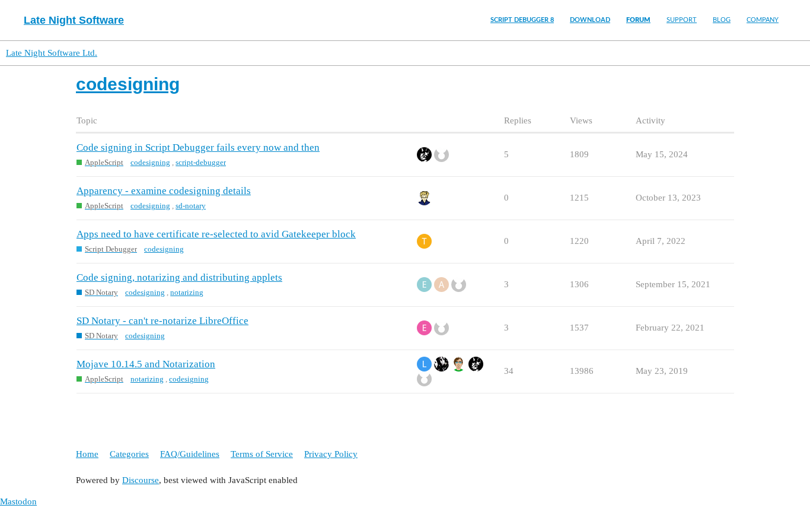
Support (682, 20)
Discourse (140, 480)
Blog (722, 20)
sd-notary (191, 205)
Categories (129, 454)
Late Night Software (74, 20)
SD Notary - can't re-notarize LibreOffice (162, 320)
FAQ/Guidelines (189, 454)
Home (87, 454)
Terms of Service (262, 454)
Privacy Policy (331, 454)
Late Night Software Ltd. (51, 53)
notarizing (186, 292)
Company (763, 20)
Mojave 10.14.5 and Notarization (145, 364)
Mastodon (18, 501)
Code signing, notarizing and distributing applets (179, 277)
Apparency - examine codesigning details (163, 190)
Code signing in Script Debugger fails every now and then (198, 147)
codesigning (150, 162)
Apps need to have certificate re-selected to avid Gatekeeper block (216, 234)
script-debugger (201, 162)
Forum (638, 20)
